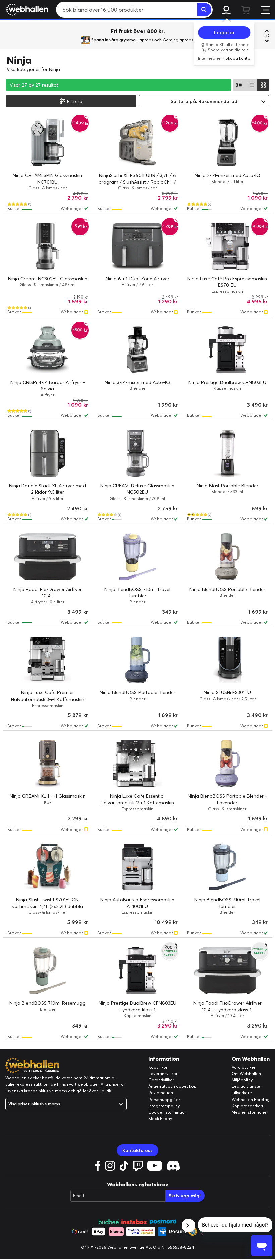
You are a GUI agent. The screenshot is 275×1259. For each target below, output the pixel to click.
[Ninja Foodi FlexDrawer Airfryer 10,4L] (47, 556)
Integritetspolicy (164, 1105)
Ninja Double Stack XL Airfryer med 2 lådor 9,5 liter (47, 489)
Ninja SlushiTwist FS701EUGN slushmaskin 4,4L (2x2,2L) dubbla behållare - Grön (47, 906)
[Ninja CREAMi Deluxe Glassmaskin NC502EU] (137, 453)
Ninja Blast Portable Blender (227, 486)
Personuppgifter (164, 1099)
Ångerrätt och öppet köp (172, 1086)
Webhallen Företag (251, 1099)
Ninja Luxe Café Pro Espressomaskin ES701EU (227, 282)
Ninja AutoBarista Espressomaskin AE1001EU (137, 903)
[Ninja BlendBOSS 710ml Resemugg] (47, 970)
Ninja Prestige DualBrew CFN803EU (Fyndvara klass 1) (137, 1006)
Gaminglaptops (178, 39)
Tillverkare (242, 1092)
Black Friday (160, 1118)
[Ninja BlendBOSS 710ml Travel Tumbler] (137, 556)
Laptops (145, 39)
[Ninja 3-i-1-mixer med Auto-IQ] (137, 349)
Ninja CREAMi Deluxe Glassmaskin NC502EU (137, 489)
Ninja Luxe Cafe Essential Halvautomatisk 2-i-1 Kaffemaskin (137, 799)
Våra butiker (243, 1067)
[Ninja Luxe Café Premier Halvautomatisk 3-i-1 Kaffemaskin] (47, 660)
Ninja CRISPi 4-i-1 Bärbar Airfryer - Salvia (47, 385)
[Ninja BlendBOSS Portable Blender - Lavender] (227, 763)
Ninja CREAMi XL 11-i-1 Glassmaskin (48, 796)
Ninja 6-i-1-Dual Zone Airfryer (137, 279)
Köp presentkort (247, 1105)
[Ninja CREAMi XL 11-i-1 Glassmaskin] (47, 763)
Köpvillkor (157, 1067)
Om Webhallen (246, 1073)
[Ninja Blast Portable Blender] (227, 453)
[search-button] (204, 9)
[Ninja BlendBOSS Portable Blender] (227, 556)
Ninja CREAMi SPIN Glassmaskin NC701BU (47, 178)
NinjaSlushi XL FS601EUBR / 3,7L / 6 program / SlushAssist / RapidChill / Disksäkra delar (137, 181)
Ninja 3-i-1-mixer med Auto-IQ (137, 382)
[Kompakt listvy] (251, 85)
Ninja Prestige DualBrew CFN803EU (227, 382)
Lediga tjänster (247, 1086)
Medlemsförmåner (250, 1112)
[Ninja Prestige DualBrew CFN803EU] (227, 349)
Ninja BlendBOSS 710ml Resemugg (47, 1003)
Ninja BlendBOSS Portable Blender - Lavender (227, 799)
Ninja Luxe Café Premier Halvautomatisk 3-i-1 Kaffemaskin (47, 695)
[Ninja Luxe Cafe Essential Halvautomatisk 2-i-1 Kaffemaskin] (137, 763)
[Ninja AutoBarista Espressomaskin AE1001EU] (137, 867)
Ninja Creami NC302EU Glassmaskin (47, 279)
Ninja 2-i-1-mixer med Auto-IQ (227, 175)
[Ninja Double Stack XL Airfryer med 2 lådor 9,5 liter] (47, 453)
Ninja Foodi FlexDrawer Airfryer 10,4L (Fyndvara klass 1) (227, 1006)
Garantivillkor (161, 1079)
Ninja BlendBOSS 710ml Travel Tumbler (137, 592)
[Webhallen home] (26, 9)
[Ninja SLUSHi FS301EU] (227, 660)
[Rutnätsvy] (263, 85)
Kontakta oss (137, 1150)
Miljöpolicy (242, 1079)
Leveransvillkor (162, 1073)
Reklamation (160, 1092)
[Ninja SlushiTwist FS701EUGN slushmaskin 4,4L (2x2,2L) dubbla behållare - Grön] (47, 867)
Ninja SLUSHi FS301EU (227, 692)
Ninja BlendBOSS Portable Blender (227, 589)
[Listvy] (239, 85)
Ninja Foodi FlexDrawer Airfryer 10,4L (47, 592)
